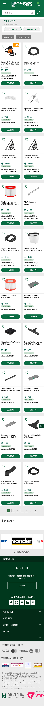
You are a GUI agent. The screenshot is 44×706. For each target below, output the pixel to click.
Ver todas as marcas (22, 551)
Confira (22, 585)
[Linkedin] (27, 602)
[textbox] (18, 12)
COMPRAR (10, 83)
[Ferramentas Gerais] (21, 5)
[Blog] (33, 602)
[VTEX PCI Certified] (5, 664)
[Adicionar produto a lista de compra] (4, 46)
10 (35, 511)
